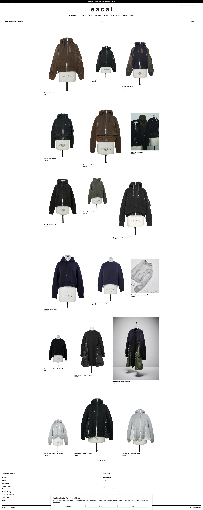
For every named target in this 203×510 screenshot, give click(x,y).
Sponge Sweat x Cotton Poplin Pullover (102, 303)
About (4, 480)
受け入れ (100, 506)
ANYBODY (98, 15)
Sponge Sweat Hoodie (50, 92)
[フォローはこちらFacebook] (108, 488)
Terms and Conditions (8, 489)
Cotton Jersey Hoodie (50, 224)
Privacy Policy (6, 486)
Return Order (107, 477)
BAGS (106, 15)
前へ (98, 460)
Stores (4, 477)
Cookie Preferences (8, 494)
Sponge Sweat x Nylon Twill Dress (83, 375)
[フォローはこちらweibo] (112, 488)
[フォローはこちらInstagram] (104, 488)
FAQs (104, 480)
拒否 (133, 506)
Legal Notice (5, 497)
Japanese (10, 5)
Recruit (4, 500)
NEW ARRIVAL (73, 15)
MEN (90, 15)
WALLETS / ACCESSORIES (119, 15)
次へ (105, 460)
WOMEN (83, 15)
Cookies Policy (6, 492)
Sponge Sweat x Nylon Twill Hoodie (122, 237)
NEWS (132, 15)
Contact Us (5, 483)
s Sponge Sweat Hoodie (50, 309)
